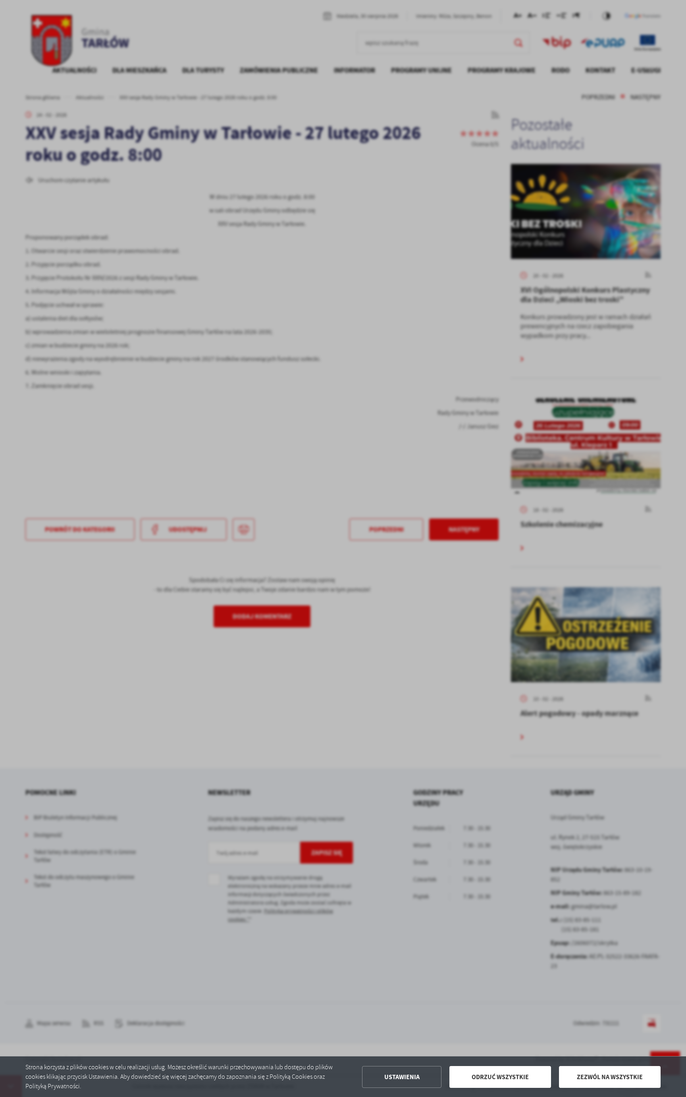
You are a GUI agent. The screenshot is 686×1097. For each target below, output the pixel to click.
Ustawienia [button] (402, 1077)
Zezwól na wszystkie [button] (610, 1077)
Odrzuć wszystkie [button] (500, 1077)
